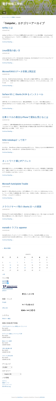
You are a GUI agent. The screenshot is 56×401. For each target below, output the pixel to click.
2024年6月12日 (5, 74)
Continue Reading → (7, 42)
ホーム (3, 17)
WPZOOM (42, 397)
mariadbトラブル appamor (14, 227)
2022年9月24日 (5, 230)
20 (10, 267)
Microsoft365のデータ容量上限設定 (19, 71)
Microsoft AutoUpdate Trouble (15, 184)
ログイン (4, 381)
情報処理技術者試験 (7, 289)
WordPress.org (6, 386)
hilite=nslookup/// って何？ (14, 140)
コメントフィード (7, 384)
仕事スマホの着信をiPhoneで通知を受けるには (25, 117)
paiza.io (4, 290)
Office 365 (5, 308)
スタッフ (8, 17)
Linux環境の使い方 (11, 50)
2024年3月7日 (5, 142)
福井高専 (4, 281)
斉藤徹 (13, 17)
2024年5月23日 (5, 97)
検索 (52, 12)
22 (25, 267)
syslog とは (7, 27)
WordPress (20, 397)
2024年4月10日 (5, 120)
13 (10, 265)
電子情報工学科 (12, 4)
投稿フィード (5, 383)
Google (4, 302)
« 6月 (3, 274)
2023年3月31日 (5, 209)
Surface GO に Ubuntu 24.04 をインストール (22, 94)
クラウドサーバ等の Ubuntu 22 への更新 (21, 206)
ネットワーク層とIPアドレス (16, 161)
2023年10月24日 (6, 186)
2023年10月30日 (6, 163)
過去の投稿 (6, 248)
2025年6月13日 (5, 53)
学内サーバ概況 (6, 318)
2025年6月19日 (5, 30)
